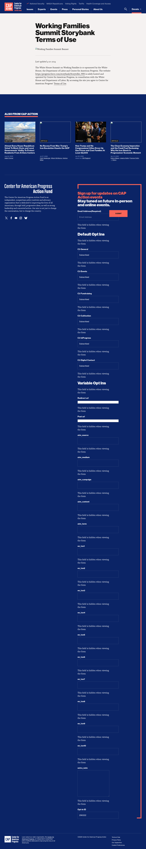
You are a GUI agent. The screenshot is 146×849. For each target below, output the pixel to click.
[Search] (125, 10)
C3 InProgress (84, 338)
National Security (37, 4)
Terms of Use (60, 83)
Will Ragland (86, 158)
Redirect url (83, 398)
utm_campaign (84, 479)
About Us (98, 9)
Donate (135, 9)
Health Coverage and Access (98, 4)
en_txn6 (81, 657)
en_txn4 (81, 612)
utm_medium (84, 457)
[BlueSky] (26, 218)
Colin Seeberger (45, 158)
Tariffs (81, 4)
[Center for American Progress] (9, 6)
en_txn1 (81, 546)
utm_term (82, 524)
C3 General (83, 249)
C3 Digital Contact (86, 360)
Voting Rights (71, 4)
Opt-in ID (82, 809)
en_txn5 (81, 635)
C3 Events (82, 271)
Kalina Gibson (115, 158)
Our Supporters (117, 842)
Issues (30, 9)
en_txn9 (81, 723)
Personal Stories (80, 9)
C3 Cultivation (84, 316)
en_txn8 (81, 701)
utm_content (83, 502)
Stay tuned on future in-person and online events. (105, 199)
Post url (81, 416)
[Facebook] (11, 218)
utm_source (83, 435)
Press (65, 9)
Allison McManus (56, 158)
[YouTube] (16, 218)
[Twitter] (6, 218)
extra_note (83, 768)
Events (53, 9)
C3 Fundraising (85, 293)
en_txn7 (81, 679)
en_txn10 (82, 746)
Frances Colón (134, 158)
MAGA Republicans (55, 4)
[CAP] (12, 839)
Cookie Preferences (118, 845)
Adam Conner (9, 158)
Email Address (89, 211)
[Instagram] (21, 218)
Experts (42, 9)
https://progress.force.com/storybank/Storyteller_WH (60, 73)
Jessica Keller (124, 158)
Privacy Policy (116, 840)
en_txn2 (81, 568)
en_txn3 (81, 590)
